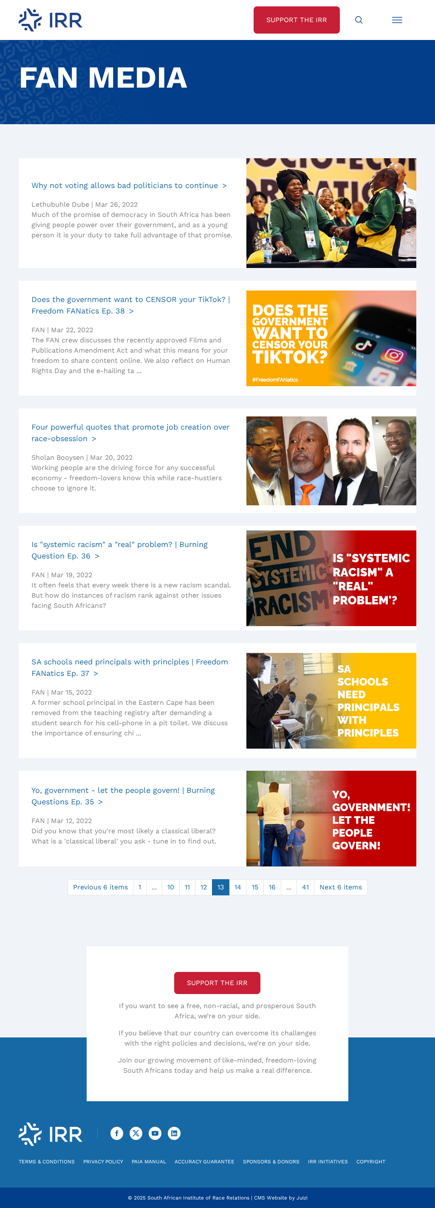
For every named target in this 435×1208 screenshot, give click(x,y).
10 (170, 887)
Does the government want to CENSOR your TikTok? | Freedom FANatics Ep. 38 (130, 305)
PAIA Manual (149, 1162)
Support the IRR (217, 983)
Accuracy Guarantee (204, 1162)
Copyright (370, 1162)
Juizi (302, 1198)
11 (187, 887)
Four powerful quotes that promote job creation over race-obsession (130, 432)
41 (305, 887)
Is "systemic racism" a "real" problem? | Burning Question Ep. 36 (119, 550)
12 (204, 887)
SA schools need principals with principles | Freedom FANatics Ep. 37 (129, 667)
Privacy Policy (103, 1162)
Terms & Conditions (47, 1162)
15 (255, 887)
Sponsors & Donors (271, 1162)
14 (237, 887)
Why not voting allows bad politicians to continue (124, 185)
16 (272, 887)
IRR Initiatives (328, 1162)
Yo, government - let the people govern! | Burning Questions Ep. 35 (123, 796)
